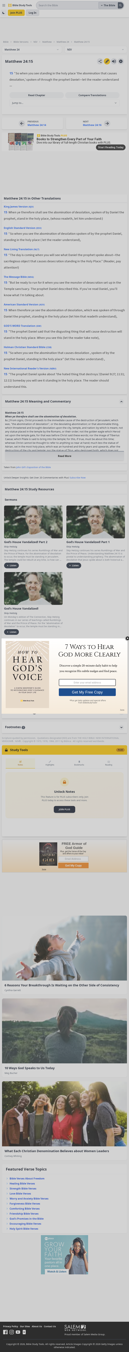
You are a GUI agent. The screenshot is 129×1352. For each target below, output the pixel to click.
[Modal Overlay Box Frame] (64, 676)
